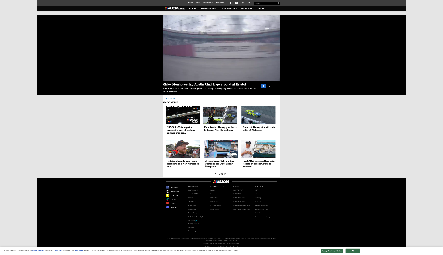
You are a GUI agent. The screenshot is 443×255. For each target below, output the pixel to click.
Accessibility (192, 209)
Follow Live (213, 201)
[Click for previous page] (216, 173)
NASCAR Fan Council (239, 201)
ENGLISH (261, 8)
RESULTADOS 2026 (208, 8)
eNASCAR (258, 201)
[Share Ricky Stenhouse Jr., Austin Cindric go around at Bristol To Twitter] (270, 86)
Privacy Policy (192, 213)
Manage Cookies (193, 224)
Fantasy (212, 190)
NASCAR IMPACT (238, 190)
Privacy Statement (38, 250)
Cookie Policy (58, 250)
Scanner (212, 194)
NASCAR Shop (214, 209)
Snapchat (174, 195)
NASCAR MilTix (237, 194)
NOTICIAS (192, 8)
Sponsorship (192, 231)
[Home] (176, 8)
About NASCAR (193, 194)
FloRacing (258, 198)
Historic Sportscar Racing (262, 217)
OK (353, 251)
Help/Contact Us (193, 190)
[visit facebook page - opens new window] (230, 3)
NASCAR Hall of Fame (261, 209)
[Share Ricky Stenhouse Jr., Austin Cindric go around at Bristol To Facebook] (264, 86)
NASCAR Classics (215, 205)
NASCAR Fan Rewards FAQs (241, 209)
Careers (190, 198)
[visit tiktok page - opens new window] (249, 3)
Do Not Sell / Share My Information (199, 217)
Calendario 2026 (228, 8)
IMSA (256, 190)
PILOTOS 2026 (246, 8)
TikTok (173, 199)
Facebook (174, 187)
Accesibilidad (192, 205)
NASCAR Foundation (239, 198)
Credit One (258, 213)
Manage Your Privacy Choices (332, 251)
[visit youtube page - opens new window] (236, 3)
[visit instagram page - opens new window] (243, 3)
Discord (174, 207)
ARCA (256, 194)
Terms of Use (192, 201)
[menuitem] (199, 224)
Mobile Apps (214, 198)
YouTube (174, 203)
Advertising (191, 227)
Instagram (175, 191)
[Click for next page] (225, 173)
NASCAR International (261, 205)
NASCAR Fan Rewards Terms (241, 205)
